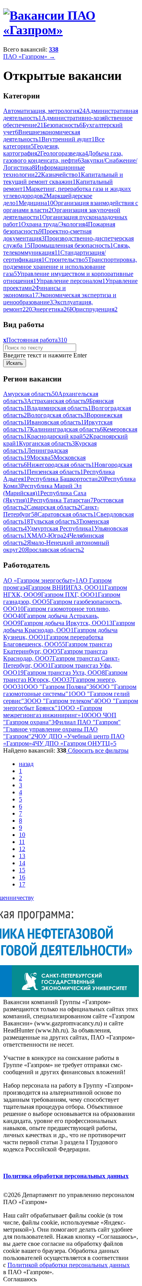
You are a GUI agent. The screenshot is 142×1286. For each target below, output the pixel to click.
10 (22, 834)
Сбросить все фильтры (97, 750)
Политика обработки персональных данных (66, 1176)
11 (22, 841)
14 (22, 863)
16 (22, 877)
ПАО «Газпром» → (29, 56)
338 (53, 49)
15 (22, 870)
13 (22, 856)
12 (22, 849)
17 (22, 884)
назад (26, 763)
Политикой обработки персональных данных (68, 1265)
